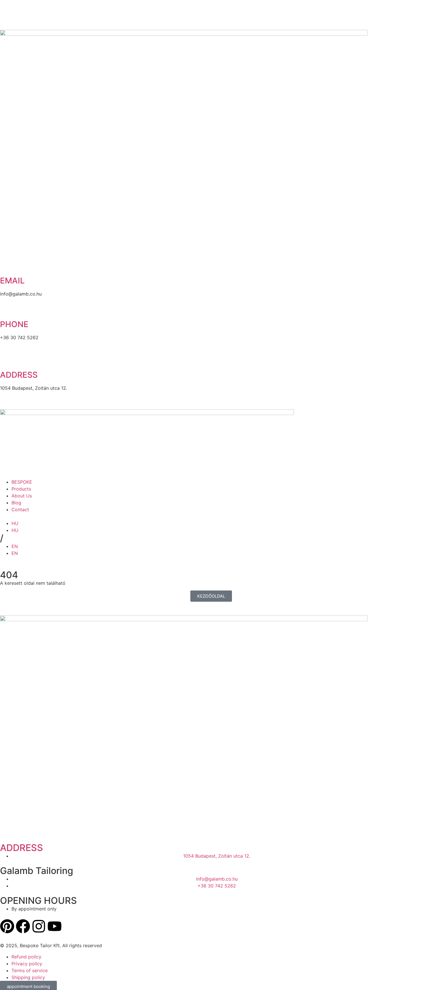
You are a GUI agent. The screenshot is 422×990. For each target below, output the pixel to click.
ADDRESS (21, 847)
